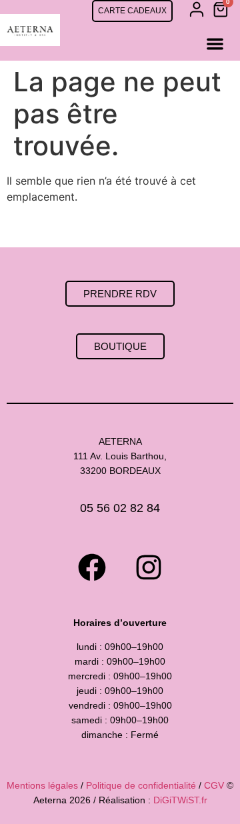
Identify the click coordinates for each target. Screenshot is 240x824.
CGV (214, 785)
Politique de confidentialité (141, 785)
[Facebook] (92, 567)
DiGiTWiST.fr (180, 800)
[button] (215, 43)
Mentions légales (42, 785)
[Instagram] (149, 567)
